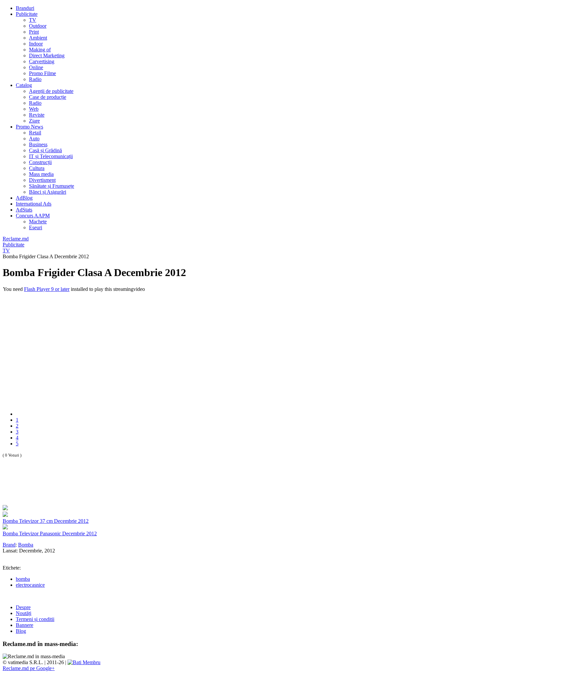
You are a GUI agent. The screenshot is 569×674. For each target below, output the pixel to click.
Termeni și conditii (35, 619)
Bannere (24, 625)
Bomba (25, 545)
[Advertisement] (80, 488)
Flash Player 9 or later (46, 289)
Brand (9, 545)
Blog (21, 631)
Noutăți (23, 613)
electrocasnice (30, 585)
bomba (23, 579)
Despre (23, 607)
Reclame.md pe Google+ (29, 668)
